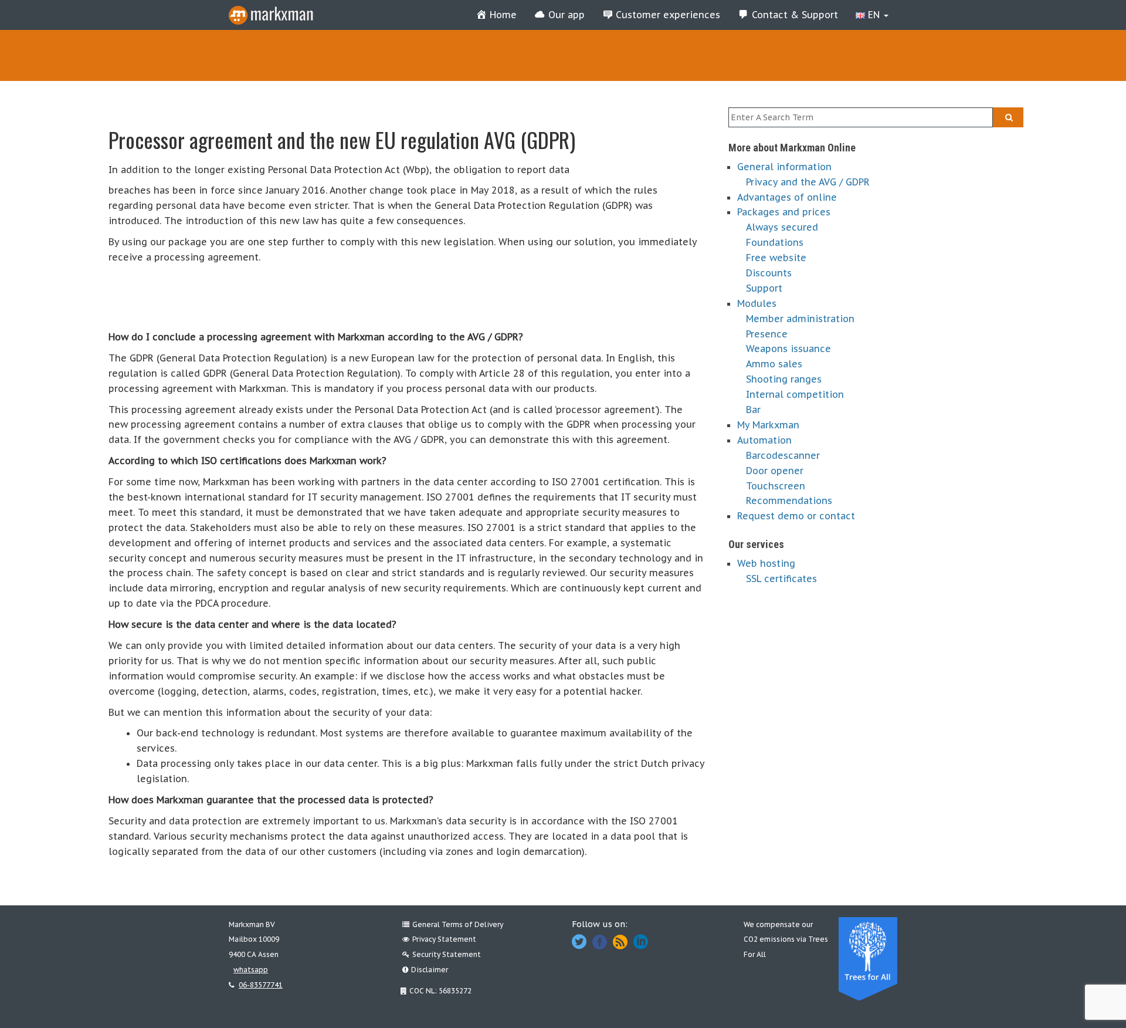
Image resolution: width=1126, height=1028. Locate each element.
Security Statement (446, 954)
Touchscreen (775, 486)
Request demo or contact (796, 516)
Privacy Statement (444, 939)
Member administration (800, 318)
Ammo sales (774, 364)
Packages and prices (783, 212)
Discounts (769, 273)
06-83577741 (261, 984)
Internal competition (795, 394)
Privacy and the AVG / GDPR (808, 182)
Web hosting (766, 563)
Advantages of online (787, 197)
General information (784, 167)
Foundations (774, 242)
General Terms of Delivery (457, 924)
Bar (753, 409)
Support (764, 288)
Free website (776, 257)
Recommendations (789, 500)
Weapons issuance (788, 348)
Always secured (782, 227)
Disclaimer (429, 969)
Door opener (774, 470)
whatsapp (250, 969)
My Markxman (768, 425)
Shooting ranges (784, 379)
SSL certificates (781, 578)
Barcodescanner (783, 455)
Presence (767, 334)
